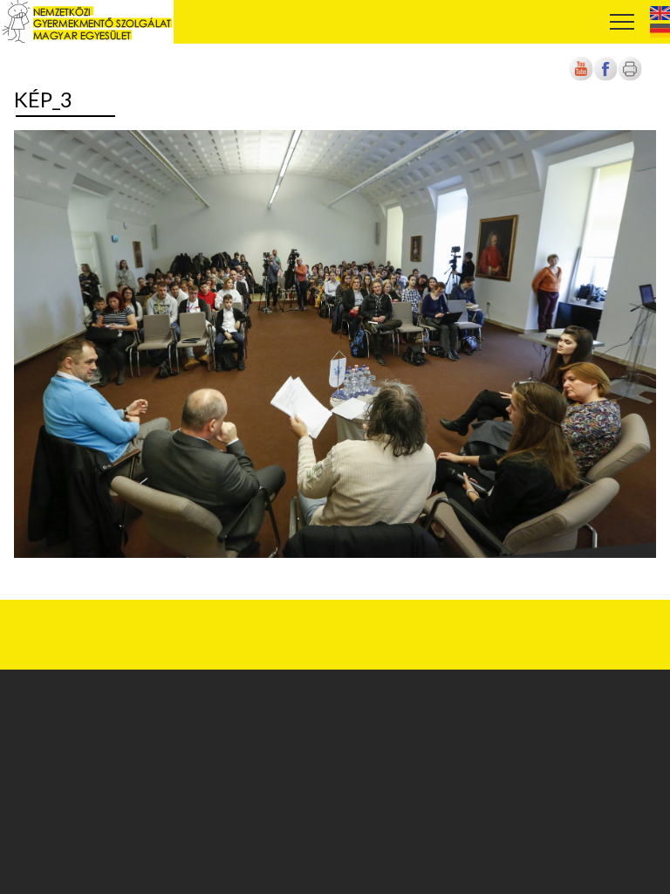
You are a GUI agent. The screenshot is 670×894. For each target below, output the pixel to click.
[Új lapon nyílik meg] (605, 78)
